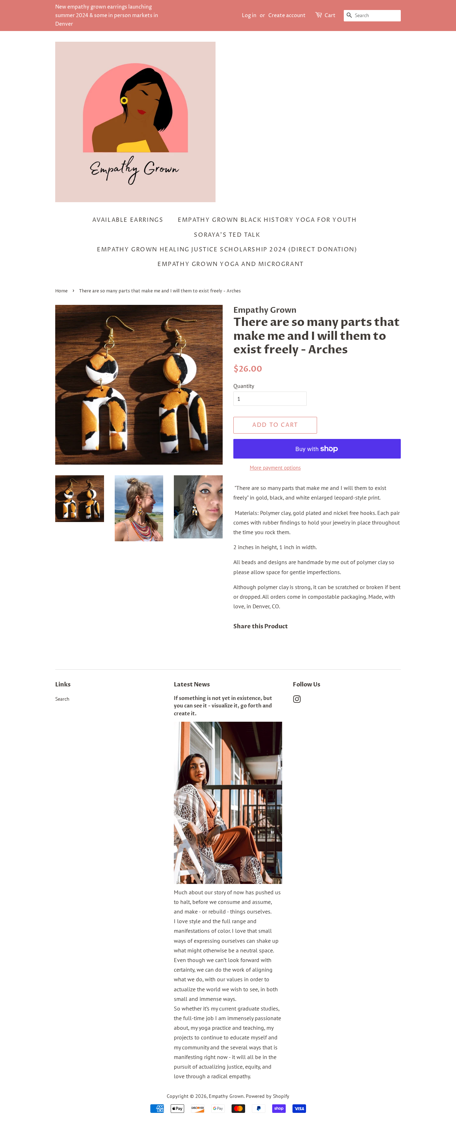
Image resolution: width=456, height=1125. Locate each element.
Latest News (192, 685)
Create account (287, 15)
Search (62, 699)
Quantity (243, 385)
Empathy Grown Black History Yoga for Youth (267, 220)
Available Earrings (128, 220)
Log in (249, 15)
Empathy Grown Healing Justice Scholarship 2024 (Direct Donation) (227, 250)
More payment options (275, 467)
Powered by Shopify (267, 1096)
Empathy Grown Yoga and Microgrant (230, 264)
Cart (330, 15)
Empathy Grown (226, 1096)
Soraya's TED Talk (227, 235)
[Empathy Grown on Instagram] (297, 700)
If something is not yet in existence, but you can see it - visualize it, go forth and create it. (223, 706)
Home (61, 291)
